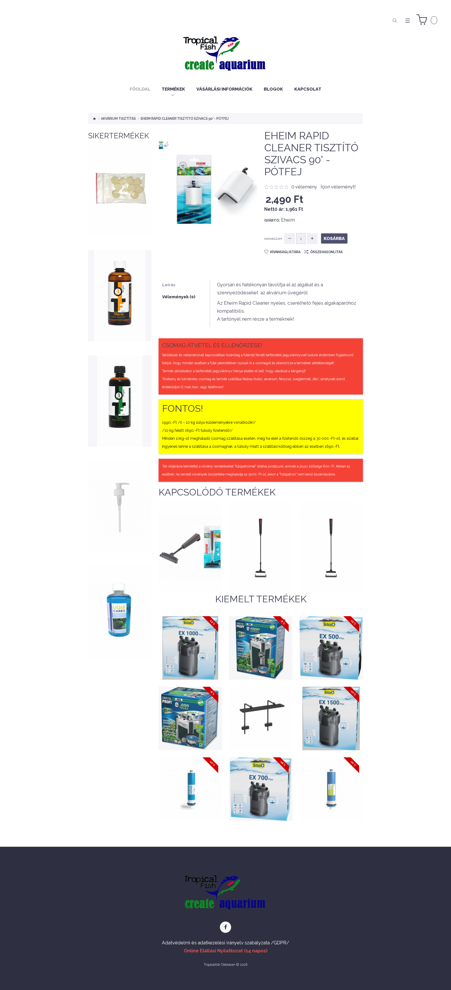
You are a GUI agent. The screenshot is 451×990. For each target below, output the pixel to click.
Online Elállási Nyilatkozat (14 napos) (225, 951)
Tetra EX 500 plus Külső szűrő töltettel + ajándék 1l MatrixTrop (331, 638)
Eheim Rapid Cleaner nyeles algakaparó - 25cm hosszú (190, 551)
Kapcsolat (307, 89)
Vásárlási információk (224, 89)
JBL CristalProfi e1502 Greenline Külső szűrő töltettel (261, 638)
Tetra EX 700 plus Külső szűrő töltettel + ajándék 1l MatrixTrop (260, 779)
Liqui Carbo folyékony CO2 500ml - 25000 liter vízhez (119, 611)
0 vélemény (304, 187)
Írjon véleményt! (338, 187)
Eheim (288, 220)
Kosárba (119, 208)
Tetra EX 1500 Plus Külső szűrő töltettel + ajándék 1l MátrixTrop (331, 708)
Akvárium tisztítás (118, 118)
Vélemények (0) (178, 296)
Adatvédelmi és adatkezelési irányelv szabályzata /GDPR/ (225, 943)
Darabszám (273, 238)
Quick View (120, 220)
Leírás (168, 284)
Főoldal (140, 89)
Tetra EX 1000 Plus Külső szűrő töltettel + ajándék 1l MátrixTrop (190, 638)
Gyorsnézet (190, 667)
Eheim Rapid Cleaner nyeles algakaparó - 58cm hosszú (331, 551)
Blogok (273, 89)
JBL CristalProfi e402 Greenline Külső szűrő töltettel (190, 708)
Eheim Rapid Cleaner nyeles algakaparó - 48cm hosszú (260, 551)
